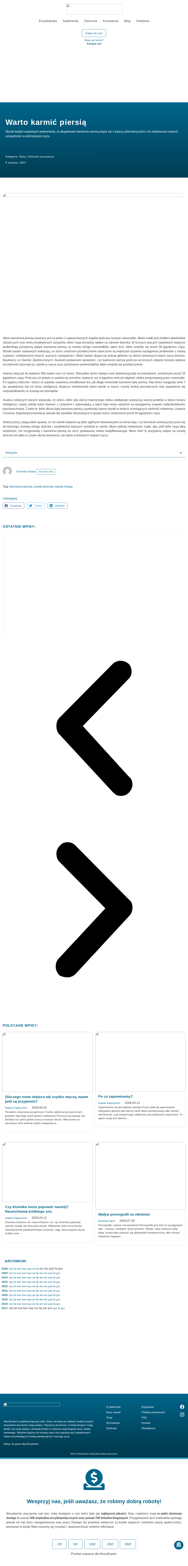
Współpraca (148, 1428)
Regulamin (148, 1406)
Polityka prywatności (153, 1412)
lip (37, 1268)
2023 (5, 1281)
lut (14, 1268)
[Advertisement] (94, 75)
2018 (5, 1303)
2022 (5, 1286)
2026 (5, 1268)
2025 (5, 1273)
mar (19, 1268)
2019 (5, 1299)
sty (10, 1268)
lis (54, 1273)
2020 (5, 1295)
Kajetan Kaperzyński (16, 1107)
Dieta (22, 156)
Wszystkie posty (46, 472)
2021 (5, 1290)
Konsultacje (113, 1422)
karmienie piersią (21, 486)
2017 (5, 1308)
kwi (24, 1268)
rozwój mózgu (64, 486)
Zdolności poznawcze (40, 156)
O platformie (113, 1406)
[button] (13, 506)
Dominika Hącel (106, 1221)
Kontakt (146, 1422)
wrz (46, 1273)
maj (28, 1268)
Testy (109, 1417)
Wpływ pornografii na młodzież (124, 1214)
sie (41, 1273)
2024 (5, 1277)
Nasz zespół (113, 1412)
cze (33, 1268)
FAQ (144, 1417)
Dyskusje (111, 1428)
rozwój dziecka (43, 486)
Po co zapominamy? (115, 1096)
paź (50, 1273)
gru (58, 1273)
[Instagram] (182, 1414)
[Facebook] (182, 1407)
